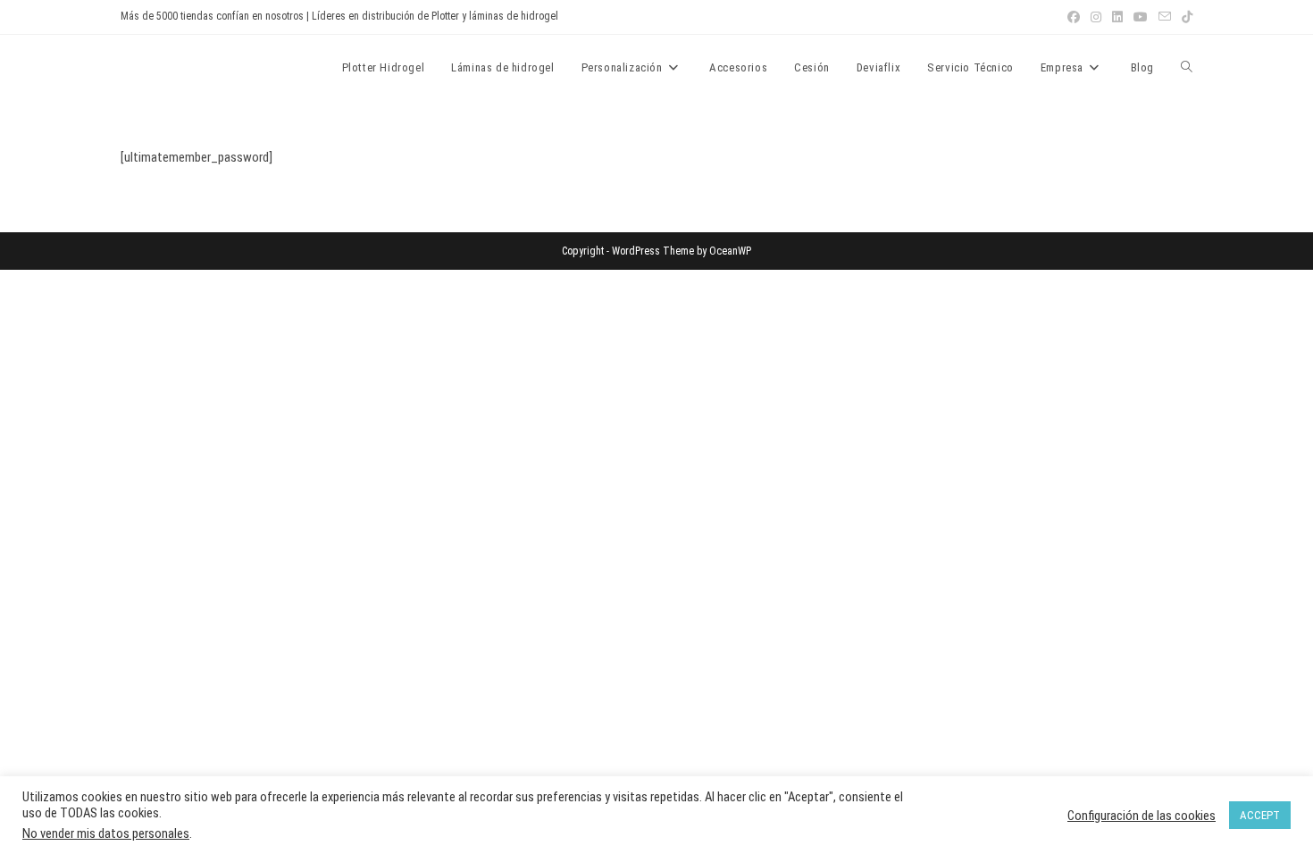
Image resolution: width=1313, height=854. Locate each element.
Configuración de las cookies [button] (1141, 816)
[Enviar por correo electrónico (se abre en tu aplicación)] (1164, 17)
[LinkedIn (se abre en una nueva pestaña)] (1117, 17)
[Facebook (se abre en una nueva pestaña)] (1073, 17)
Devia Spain (170, 67)
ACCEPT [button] (1260, 815)
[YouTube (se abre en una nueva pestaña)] (1140, 17)
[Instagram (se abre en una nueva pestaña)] (1096, 17)
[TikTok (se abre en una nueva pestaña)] (1184, 17)
